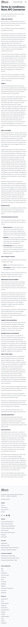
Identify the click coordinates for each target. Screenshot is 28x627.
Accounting (3, 581)
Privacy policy (4, 507)
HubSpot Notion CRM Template (8, 555)
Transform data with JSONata (7, 528)
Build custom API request (7, 523)
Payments (3, 586)
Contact (3, 511)
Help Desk (3, 577)
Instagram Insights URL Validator (8, 549)
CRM (2, 568)
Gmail (2, 601)
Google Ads (3, 605)
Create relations (4, 530)
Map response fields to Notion (8, 532)
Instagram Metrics (5, 609)
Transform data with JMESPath (8, 526)
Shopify (2, 620)
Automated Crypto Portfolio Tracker (9, 560)
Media (2, 579)
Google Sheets (4, 599)
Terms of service (4, 509)
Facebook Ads (4, 607)
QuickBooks (3, 623)
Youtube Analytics (5, 616)
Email (2, 570)
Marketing (3, 584)
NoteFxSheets (4, 543)
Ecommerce (3, 590)
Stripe (2, 618)
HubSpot (3, 614)
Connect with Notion (17, 2)
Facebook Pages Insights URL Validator (10, 547)
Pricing (2, 505)
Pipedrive (3, 612)
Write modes (4, 537)
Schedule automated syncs (7, 521)
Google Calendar (5, 603)
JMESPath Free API (5, 545)
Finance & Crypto (5, 575)
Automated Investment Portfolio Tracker (10, 558)
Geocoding (3, 592)
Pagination (3, 534)
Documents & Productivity (7, 588)
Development (4, 573)
